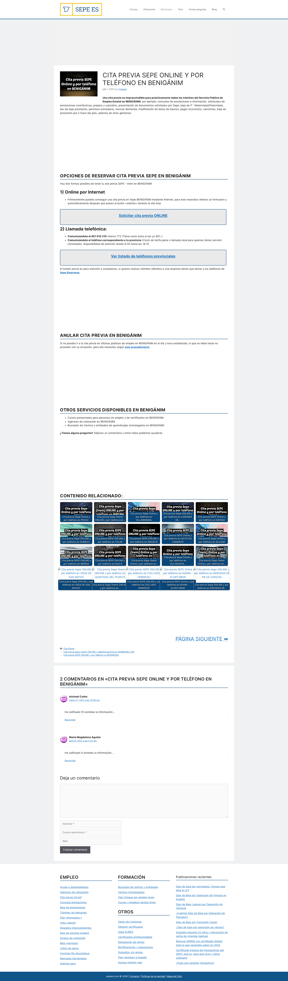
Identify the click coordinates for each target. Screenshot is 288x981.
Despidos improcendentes (76, 927)
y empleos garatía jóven (141, 902)
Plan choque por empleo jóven (136, 897)
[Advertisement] (144, 43)
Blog (214, 9)
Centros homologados (131, 892)
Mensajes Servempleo (73, 958)
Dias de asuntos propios (74, 933)
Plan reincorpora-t (71, 917)
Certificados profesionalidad (135, 937)
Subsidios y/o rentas (130, 952)
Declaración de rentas (131, 942)
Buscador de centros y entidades (138, 887)
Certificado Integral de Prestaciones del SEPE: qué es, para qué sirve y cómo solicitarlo (200, 954)
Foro (180, 9)
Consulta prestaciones (73, 902)
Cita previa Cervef (71, 897)
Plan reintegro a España (132, 957)
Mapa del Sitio (174, 976)
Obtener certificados (130, 926)
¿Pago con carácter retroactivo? (195, 963)
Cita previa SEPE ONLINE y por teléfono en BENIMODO (91, 655)
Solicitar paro (68, 963)
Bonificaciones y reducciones (135, 947)
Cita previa (149, 9)
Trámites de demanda (73, 912)
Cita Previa (68, 648)
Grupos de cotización (73, 938)
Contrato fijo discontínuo (75, 953)
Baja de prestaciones (72, 907)
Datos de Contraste (130, 921)
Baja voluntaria (69, 943)
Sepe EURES (125, 931)
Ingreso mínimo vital (130, 962)
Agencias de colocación (74, 892)
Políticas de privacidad (153, 976)
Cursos (133, 9)
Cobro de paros (69, 948)
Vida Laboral (67, 922)
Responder (70, 719)
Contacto (134, 976)
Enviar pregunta (197, 9)
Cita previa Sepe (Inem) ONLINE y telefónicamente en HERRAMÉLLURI (98, 652)
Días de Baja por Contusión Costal (196, 922)
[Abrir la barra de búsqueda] (224, 9)
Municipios (166, 9)
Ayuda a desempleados (74, 887)
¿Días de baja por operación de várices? (200, 927)
